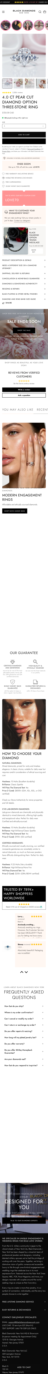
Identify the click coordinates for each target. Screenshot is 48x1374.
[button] (39, 11)
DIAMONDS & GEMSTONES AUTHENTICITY (19, 283)
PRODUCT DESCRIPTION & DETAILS (16, 260)
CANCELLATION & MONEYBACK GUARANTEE (21, 278)
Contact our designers (22, 220)
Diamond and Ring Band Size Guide (19, 299)
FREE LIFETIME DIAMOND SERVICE (18, 1301)
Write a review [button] (24, 389)
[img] (24, 904)
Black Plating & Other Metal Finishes (19, 294)
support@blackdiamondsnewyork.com (23, 1322)
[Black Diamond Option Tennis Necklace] (16, 241)
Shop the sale (24, 330)
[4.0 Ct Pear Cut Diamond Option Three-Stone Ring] (7, 83)
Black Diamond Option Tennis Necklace (34, 237)
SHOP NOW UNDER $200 (14, 511)
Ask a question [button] (24, 395)
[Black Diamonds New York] (24, 12)
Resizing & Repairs (10, 289)
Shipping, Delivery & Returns (16, 273)
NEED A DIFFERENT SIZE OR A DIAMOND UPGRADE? (19, 267)
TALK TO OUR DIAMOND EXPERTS (24, 1220)
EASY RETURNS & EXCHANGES (16, 1309)
